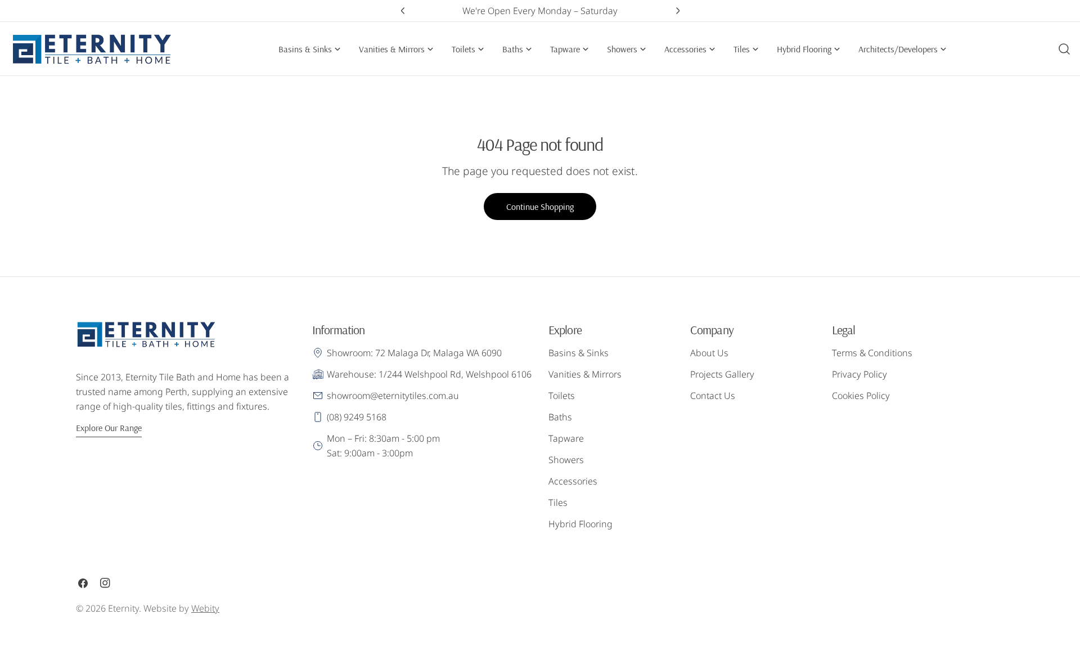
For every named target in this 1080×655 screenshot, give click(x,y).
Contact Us (712, 395)
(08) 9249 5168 (356, 417)
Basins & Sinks (578, 353)
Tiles (558, 502)
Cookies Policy (861, 395)
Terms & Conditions (872, 353)
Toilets (561, 395)
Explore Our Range (109, 427)
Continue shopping (540, 206)
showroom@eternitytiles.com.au (393, 395)
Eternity (123, 608)
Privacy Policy (859, 374)
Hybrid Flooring (580, 524)
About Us (709, 353)
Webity (205, 608)
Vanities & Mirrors (585, 374)
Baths (560, 417)
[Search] (1064, 49)
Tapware (566, 438)
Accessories (572, 481)
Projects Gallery (722, 374)
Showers (566, 460)
